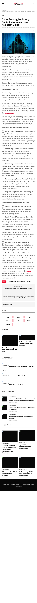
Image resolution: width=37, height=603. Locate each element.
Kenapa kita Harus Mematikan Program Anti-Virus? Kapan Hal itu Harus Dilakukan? (18, 297)
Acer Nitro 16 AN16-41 (16, 384)
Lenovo (7, 324)
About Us (6, 484)
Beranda (4, 10)
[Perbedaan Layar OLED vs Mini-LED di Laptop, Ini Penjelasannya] (27, 462)
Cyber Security (21, 281)
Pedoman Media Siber (28, 484)
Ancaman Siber (12, 281)
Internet (29, 281)
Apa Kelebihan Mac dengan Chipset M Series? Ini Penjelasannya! (21, 408)
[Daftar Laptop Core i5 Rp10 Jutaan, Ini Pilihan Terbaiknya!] (4, 416)
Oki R (3, 30)
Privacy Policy (15, 484)
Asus (29, 317)
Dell (7, 321)
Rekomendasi (12, 396)
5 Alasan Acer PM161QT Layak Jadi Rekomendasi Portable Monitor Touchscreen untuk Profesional (22, 399)
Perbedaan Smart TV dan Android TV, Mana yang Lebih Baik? (26, 343)
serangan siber (9, 113)
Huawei (29, 321)
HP (18, 321)
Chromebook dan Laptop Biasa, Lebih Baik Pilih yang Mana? (9, 349)
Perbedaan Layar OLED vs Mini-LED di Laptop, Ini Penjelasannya (26, 473)
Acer (7, 317)
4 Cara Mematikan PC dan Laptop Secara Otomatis (18, 288)
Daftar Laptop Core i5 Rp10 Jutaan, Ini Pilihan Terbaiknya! (21, 417)
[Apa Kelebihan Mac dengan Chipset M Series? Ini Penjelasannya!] (4, 407)
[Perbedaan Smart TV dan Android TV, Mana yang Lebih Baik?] (27, 337)
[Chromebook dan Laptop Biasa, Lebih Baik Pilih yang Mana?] (10, 340)
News (3, 15)
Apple (18, 317)
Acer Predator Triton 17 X (17, 376)
